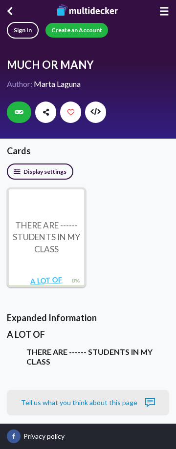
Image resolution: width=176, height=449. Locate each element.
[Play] (19, 112)
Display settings (44, 171)
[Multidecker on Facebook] (14, 436)
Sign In (23, 30)
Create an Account (76, 30)
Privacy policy (44, 435)
